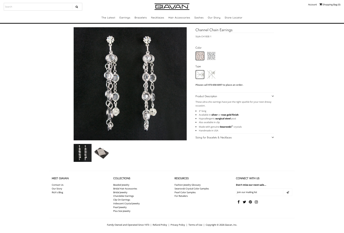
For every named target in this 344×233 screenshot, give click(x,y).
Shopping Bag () (331, 4)
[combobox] (43, 6)
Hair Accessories (179, 17)
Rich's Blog (57, 192)
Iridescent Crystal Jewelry (126, 203)
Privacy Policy (178, 224)
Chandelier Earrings (123, 196)
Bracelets (141, 17)
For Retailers (181, 196)
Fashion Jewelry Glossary (188, 184)
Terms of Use (195, 224)
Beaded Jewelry (121, 184)
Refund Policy (160, 224)
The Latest (108, 17)
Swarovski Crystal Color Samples (192, 188)
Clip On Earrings (121, 199)
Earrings (125, 17)
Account (312, 4)
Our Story (214, 17)
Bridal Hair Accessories (125, 188)
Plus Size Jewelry (121, 211)
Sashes (199, 17)
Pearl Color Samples (185, 192)
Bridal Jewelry (120, 192)
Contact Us (57, 184)
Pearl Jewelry (120, 207)
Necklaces (157, 17)
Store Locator (233, 17)
